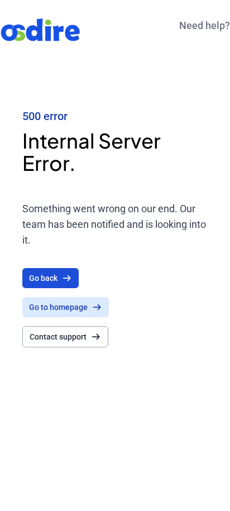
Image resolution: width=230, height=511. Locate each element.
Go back (43, 278)
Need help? (204, 25)
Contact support (58, 336)
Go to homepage (58, 307)
